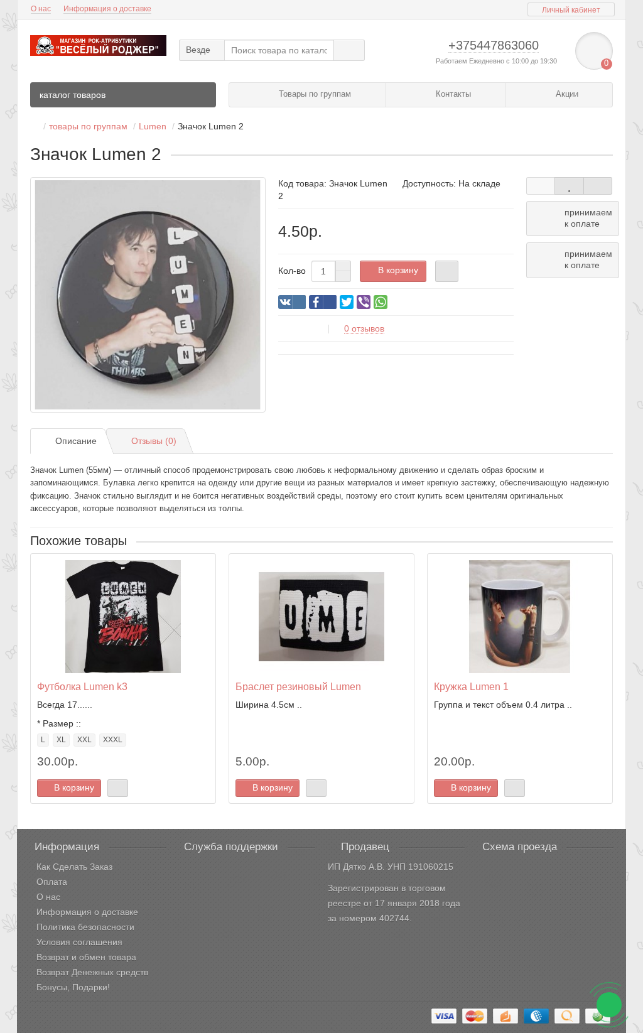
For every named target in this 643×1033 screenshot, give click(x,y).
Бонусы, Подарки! (73, 987)
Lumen (152, 126)
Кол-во (292, 271)
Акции (565, 94)
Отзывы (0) (153, 441)
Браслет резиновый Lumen (298, 686)
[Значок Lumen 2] (148, 295)
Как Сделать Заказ (74, 867)
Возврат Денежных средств (92, 972)
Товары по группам (313, 94)
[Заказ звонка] (609, 1004)
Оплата (51, 882)
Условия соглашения (79, 942)
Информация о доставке (107, 8)
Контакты (452, 94)
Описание (76, 441)
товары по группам (88, 126)
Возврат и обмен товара (86, 957)
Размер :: (62, 723)
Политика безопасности (85, 927)
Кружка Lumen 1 (471, 686)
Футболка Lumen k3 (82, 686)
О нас (41, 8)
